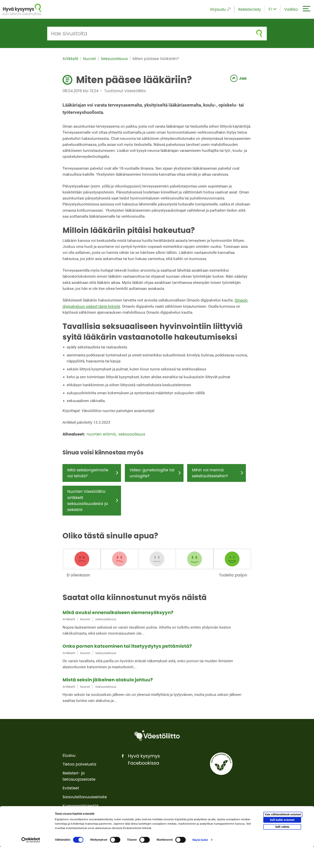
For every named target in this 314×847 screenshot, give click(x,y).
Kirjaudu (218, 9)
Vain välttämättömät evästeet (283, 814)
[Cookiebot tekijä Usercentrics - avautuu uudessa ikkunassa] (31, 840)
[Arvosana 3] (157, 559)
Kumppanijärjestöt (80, 805)
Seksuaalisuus (115, 58)
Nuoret (90, 58)
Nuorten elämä (101, 434)
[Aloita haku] (259, 33)
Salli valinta (282, 826)
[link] (157, 623)
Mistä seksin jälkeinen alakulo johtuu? (108, 680)
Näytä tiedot (200, 839)
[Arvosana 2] (119, 559)
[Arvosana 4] (195, 559)
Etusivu (69, 755)
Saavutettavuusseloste (85, 797)
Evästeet (71, 788)
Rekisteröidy (249, 9)
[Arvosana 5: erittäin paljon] (232, 559)
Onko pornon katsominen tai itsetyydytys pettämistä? (127, 646)
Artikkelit (71, 58)
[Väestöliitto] (157, 735)
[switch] (115, 840)
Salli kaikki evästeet (282, 820)
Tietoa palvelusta (79, 764)
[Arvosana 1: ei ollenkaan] (82, 559)
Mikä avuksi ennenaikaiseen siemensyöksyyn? (118, 612)
